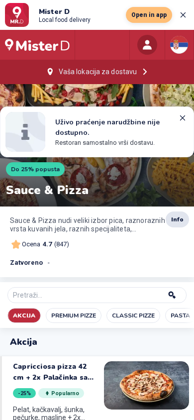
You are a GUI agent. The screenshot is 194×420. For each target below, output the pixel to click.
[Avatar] (147, 45)
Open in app (149, 14)
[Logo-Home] (37, 45)
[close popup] (183, 15)
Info (177, 219)
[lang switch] (179, 45)
